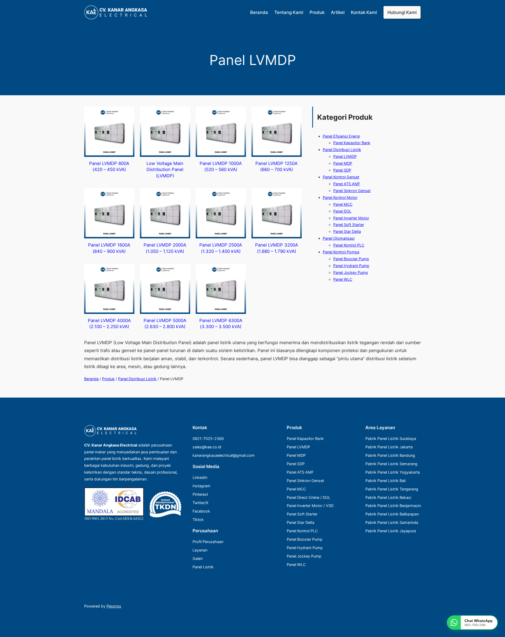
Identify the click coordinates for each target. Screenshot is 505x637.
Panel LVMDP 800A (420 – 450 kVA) (109, 166)
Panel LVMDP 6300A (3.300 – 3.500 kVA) (220, 323)
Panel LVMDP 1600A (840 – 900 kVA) (109, 248)
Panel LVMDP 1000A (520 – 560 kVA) (221, 166)
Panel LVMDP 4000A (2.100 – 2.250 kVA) (109, 323)
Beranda (91, 379)
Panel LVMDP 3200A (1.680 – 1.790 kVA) (276, 248)
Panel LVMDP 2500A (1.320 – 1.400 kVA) (220, 248)
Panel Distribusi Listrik (137, 379)
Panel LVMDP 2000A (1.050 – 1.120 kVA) (165, 248)
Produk (108, 379)
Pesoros (114, 606)
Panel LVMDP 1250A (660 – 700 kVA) (276, 166)
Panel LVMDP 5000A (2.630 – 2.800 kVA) (165, 323)
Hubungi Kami (402, 12)
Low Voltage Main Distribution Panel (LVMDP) (165, 169)
